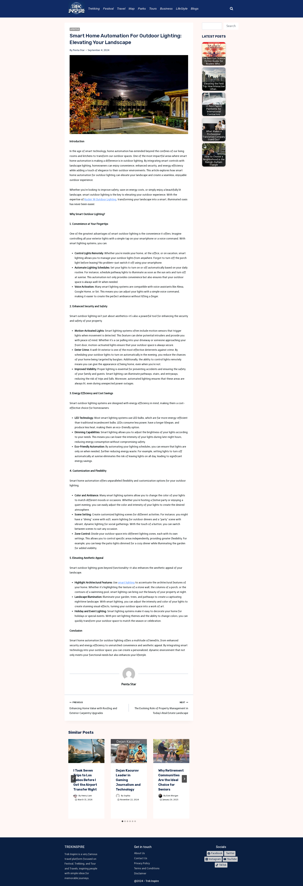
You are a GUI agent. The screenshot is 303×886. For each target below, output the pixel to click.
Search (231, 26)
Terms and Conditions (146, 868)
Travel (121, 8)
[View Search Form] (231, 9)
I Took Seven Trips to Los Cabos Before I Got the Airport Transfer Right (85, 780)
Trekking (94, 8)
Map (132, 8)
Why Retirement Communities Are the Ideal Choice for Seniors (171, 780)
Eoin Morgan (172, 795)
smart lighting (126, 582)
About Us (139, 853)
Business (166, 8)
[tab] (122, 821)
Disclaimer (140, 873)
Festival (108, 8)
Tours (153, 8)
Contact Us (140, 858)
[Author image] (75, 796)
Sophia (127, 795)
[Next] (184, 779)
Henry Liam (86, 795)
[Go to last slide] (73, 779)
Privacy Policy (142, 863)
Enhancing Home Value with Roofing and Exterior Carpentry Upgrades (93, 708)
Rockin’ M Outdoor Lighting (100, 199)
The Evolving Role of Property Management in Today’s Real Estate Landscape (161, 708)
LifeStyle (182, 8)
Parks (142, 8)
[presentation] (86, 751)
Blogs (195, 8)
